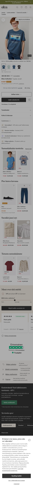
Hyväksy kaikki (17, 476)
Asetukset (16, 484)
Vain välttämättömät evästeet (16, 480)
